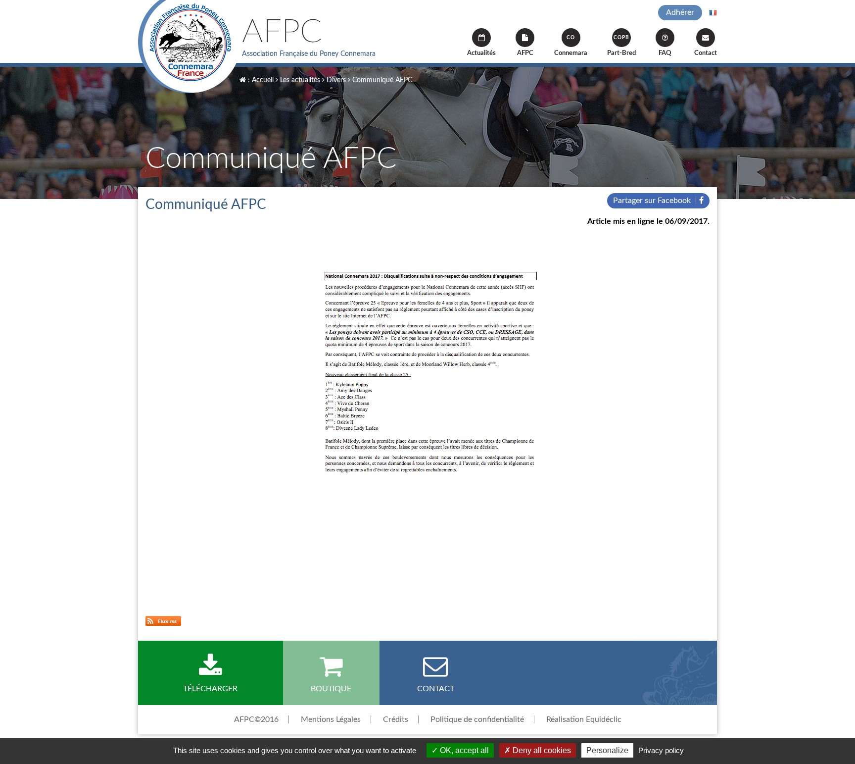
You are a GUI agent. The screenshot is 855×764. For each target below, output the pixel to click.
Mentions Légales (331, 719)
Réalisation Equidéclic (583, 719)
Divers (335, 80)
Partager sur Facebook (653, 200)
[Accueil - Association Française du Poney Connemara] (189, 46)
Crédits (395, 719)
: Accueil (260, 80)
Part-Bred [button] (621, 45)
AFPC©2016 (256, 719)
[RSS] (163, 620)
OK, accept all (463, 750)
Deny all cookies (541, 750)
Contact (705, 53)
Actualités (481, 53)
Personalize (607, 750)
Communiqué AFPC (381, 80)
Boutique (331, 689)
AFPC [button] (525, 53)
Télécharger (210, 689)
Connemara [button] (570, 45)
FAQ (665, 53)
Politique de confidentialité (477, 719)
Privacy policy (661, 750)
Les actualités (299, 80)
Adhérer (680, 12)
